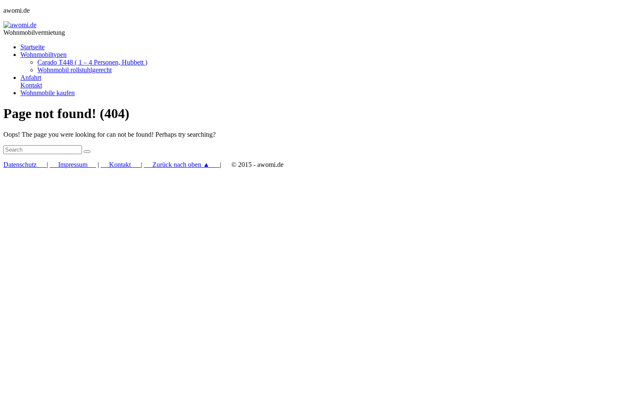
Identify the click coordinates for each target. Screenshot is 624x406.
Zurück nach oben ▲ (182, 164)
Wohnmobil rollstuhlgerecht (74, 69)
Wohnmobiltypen (43, 54)
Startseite (32, 47)
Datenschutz (25, 164)
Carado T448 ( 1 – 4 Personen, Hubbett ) (92, 62)
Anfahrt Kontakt (31, 81)
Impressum (73, 164)
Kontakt (121, 164)
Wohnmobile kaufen (47, 92)
